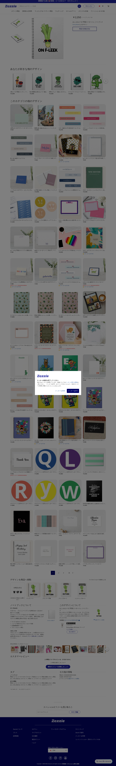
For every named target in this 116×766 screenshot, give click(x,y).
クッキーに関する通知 (71, 382)
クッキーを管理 (60, 391)
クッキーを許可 (73, 391)
